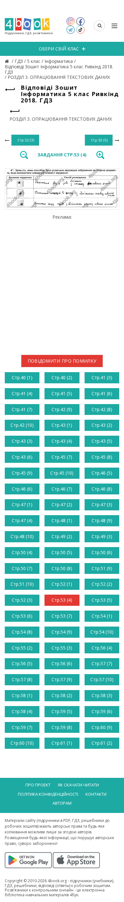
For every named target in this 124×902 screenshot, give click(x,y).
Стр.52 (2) (102, 584)
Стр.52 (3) (22, 600)
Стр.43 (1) (62, 425)
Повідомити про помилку (62, 361)
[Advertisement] (62, 282)
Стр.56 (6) (62, 663)
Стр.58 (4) (22, 711)
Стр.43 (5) (102, 441)
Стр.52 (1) (62, 584)
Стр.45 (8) (102, 457)
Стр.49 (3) (102, 536)
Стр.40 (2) (62, 377)
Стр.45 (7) (62, 457)
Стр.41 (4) (22, 393)
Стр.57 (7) (102, 663)
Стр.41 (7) (22, 409)
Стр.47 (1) (22, 504)
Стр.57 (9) (62, 679)
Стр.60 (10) (22, 743)
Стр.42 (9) (62, 409)
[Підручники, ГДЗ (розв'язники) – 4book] (7, 61)
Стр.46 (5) (102, 473)
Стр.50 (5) (62, 552)
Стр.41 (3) (102, 377)
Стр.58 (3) (102, 695)
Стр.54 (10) (102, 632)
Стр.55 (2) (22, 648)
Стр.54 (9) (62, 632)
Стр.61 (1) (62, 743)
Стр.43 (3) (22, 441)
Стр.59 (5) (62, 711)
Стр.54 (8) (22, 632)
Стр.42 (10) (22, 425)
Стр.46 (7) (62, 489)
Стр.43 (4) (62, 441)
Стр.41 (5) (62, 393)
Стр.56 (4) (102, 648)
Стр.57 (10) (102, 679)
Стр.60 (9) (102, 727)
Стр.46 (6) (22, 489)
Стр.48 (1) (62, 520)
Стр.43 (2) (102, 425)
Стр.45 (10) (61, 473)
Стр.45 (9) (22, 473)
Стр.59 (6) (102, 711)
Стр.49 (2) (62, 536)
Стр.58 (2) (62, 695)
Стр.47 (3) (102, 504)
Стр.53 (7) (62, 616)
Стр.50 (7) (22, 568)
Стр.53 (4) (62, 600)
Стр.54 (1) (102, 616)
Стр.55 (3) (62, 648)
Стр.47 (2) (62, 504)
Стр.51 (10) (22, 584)
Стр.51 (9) (102, 568)
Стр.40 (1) (22, 377)
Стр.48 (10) (22, 536)
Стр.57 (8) (22, 679)
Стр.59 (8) (62, 727)
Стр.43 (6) (22, 457)
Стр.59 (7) (22, 727)
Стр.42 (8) (102, 409)
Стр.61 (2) (102, 743)
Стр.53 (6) (22, 616)
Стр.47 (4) (22, 520)
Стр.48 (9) (102, 520)
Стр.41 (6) (102, 393)
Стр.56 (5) (22, 663)
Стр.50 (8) (62, 568)
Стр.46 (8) (102, 489)
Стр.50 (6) (102, 552)
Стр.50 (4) (22, 552)
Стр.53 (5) (102, 600)
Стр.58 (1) (22, 695)
